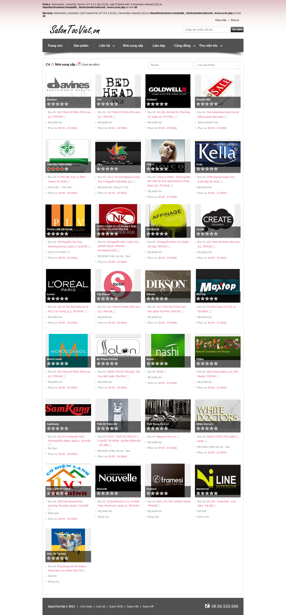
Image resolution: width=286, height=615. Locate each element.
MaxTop (201, 294)
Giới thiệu (86, 606)
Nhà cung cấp (133, 45)
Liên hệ (105, 45)
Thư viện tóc (209, 45)
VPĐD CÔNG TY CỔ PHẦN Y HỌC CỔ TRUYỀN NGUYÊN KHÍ (117, 228)
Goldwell (152, 99)
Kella (199, 164)
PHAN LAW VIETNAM (59, 229)
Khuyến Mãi (203, 99)
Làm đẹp (159, 45)
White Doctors (204, 424)
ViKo (99, 164)
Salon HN (132, 606)
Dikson (151, 294)
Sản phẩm (81, 45)
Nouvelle (102, 489)
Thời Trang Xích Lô (158, 424)
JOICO (150, 164)
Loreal (50, 294)
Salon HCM (116, 606)
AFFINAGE (153, 229)
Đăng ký (235, 20)
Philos (200, 359)
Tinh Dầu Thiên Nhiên (59, 164)
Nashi (150, 359)
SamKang (53, 424)
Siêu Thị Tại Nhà (56, 553)
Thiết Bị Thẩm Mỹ (107, 424)
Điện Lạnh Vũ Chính (58, 489)
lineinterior (202, 489)
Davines (52, 99)
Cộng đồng (183, 45)
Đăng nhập (220, 20)
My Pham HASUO (107, 359)
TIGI (99, 99)
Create (200, 229)
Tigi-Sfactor (104, 294)
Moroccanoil (54, 359)
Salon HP (148, 606)
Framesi (151, 489)
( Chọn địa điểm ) (88, 64)
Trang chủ (55, 45)
